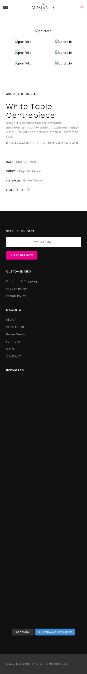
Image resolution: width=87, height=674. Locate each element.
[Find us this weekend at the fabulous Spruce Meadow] (43, 521)
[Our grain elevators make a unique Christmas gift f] (43, 600)
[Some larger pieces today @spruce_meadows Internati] (43, 410)
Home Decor (32, 180)
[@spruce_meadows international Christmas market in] (43, 458)
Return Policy (16, 296)
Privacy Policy (16, 289)
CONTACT (13, 356)
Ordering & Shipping (21, 281)
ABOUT (11, 320)
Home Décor (15, 334)
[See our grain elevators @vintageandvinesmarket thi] (43, 555)
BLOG (10, 349)
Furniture (13, 342)
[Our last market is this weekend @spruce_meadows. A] (43, 490)
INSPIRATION (15, 327)
